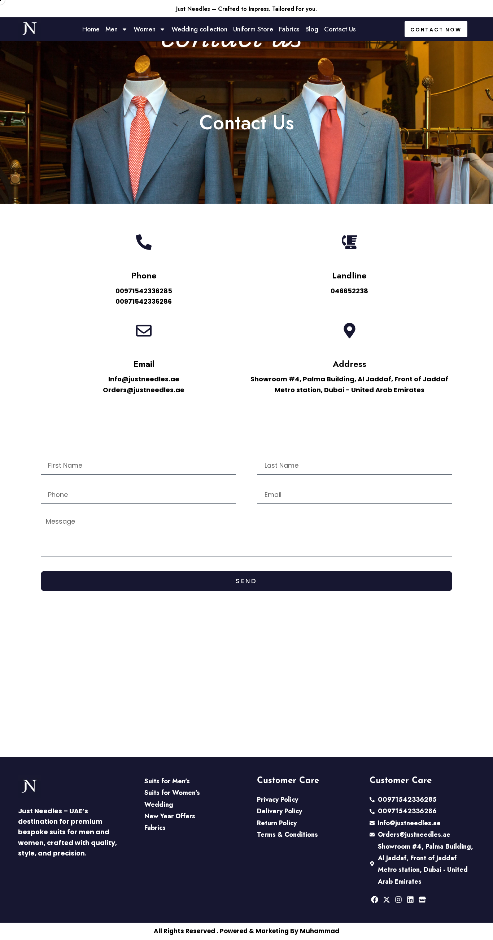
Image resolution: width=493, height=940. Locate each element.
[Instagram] (398, 899)
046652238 (349, 290)
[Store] (422, 899)
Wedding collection (199, 29)
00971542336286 (143, 301)
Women (145, 29)
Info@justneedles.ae (143, 379)
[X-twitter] (386, 899)
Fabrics (289, 29)
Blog (311, 29)
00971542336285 (143, 290)
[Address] (349, 330)
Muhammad (319, 931)
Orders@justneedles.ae (143, 389)
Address (349, 364)
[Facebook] (375, 899)
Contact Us (340, 29)
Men (111, 29)
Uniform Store (253, 29)
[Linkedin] (410, 899)
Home (91, 29)
